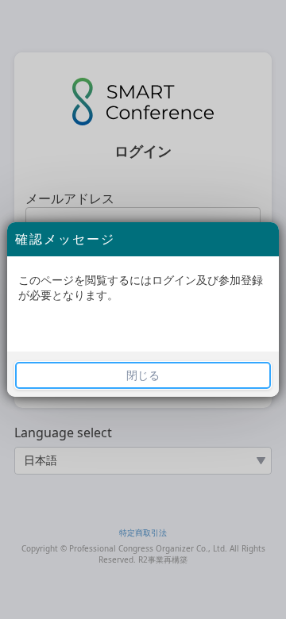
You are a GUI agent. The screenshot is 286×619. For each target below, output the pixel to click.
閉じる (143, 375)
